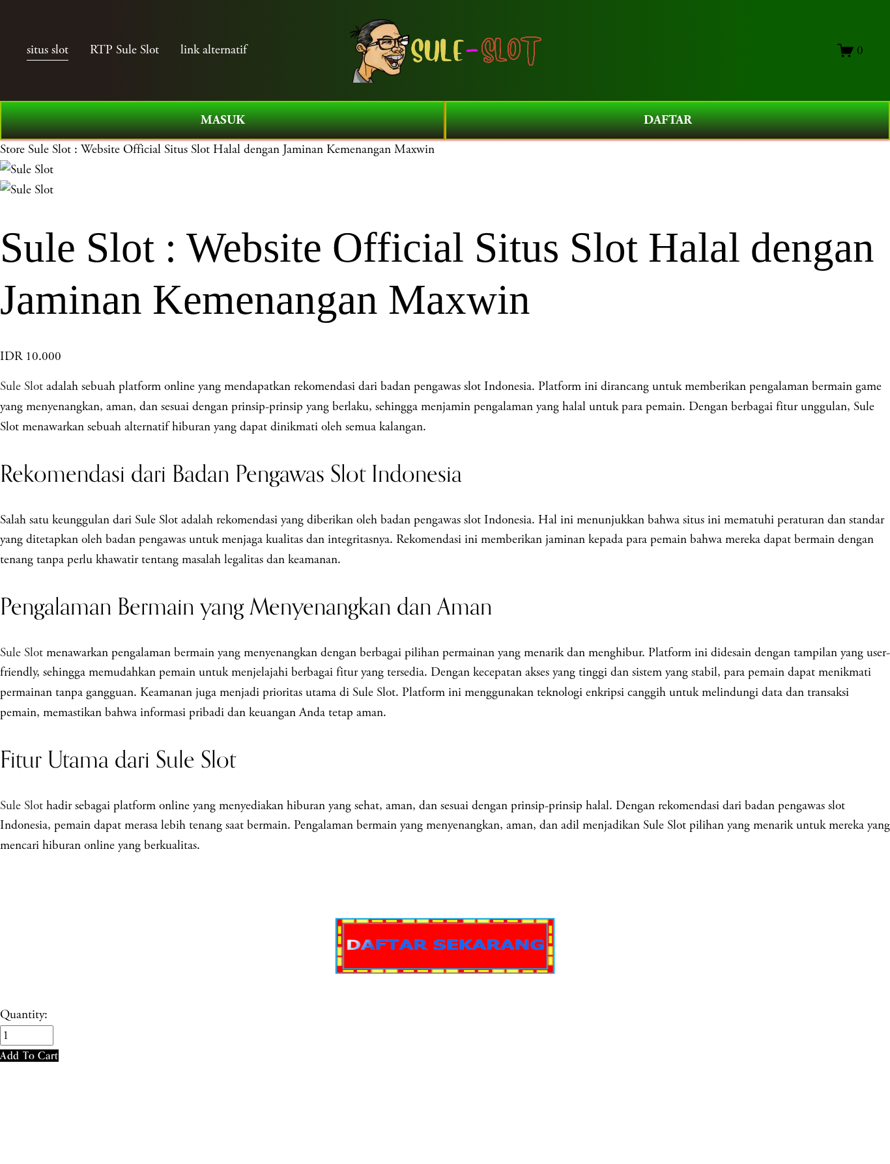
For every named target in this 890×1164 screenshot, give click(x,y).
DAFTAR (668, 120)
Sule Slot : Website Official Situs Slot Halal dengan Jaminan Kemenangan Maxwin (231, 149)
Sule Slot (21, 386)
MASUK (223, 120)
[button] (29, 1055)
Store (12, 149)
